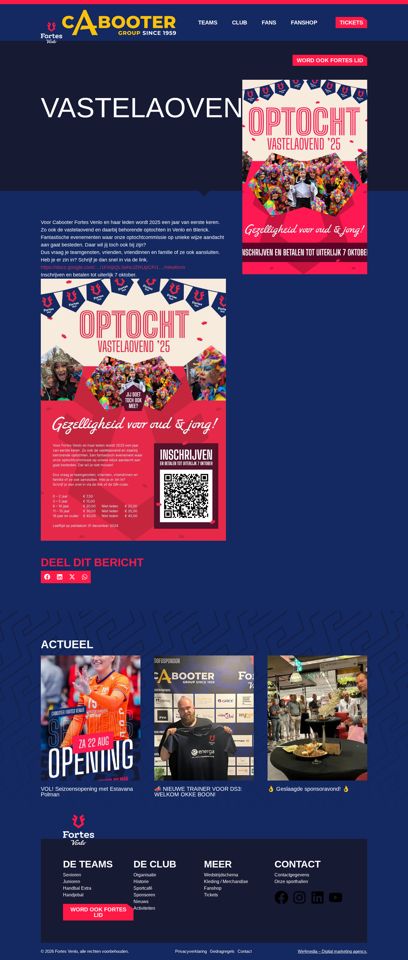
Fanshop (304, 22)
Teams (207, 22)
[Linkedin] (317, 897)
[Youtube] (335, 897)
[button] (47, 577)
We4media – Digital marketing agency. (332, 951)
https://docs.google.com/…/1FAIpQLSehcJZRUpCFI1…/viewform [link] (113, 267)
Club (239, 22)
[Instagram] (299, 897)
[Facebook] (281, 897)
